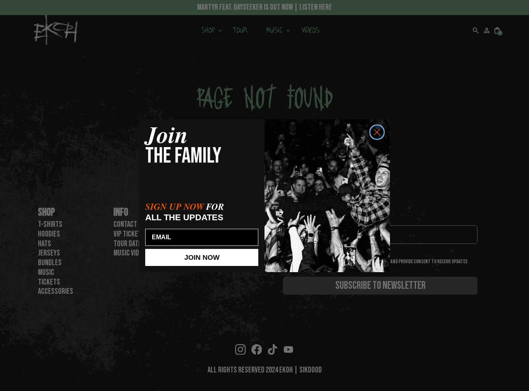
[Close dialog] (377, 132)
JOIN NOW (202, 257)
